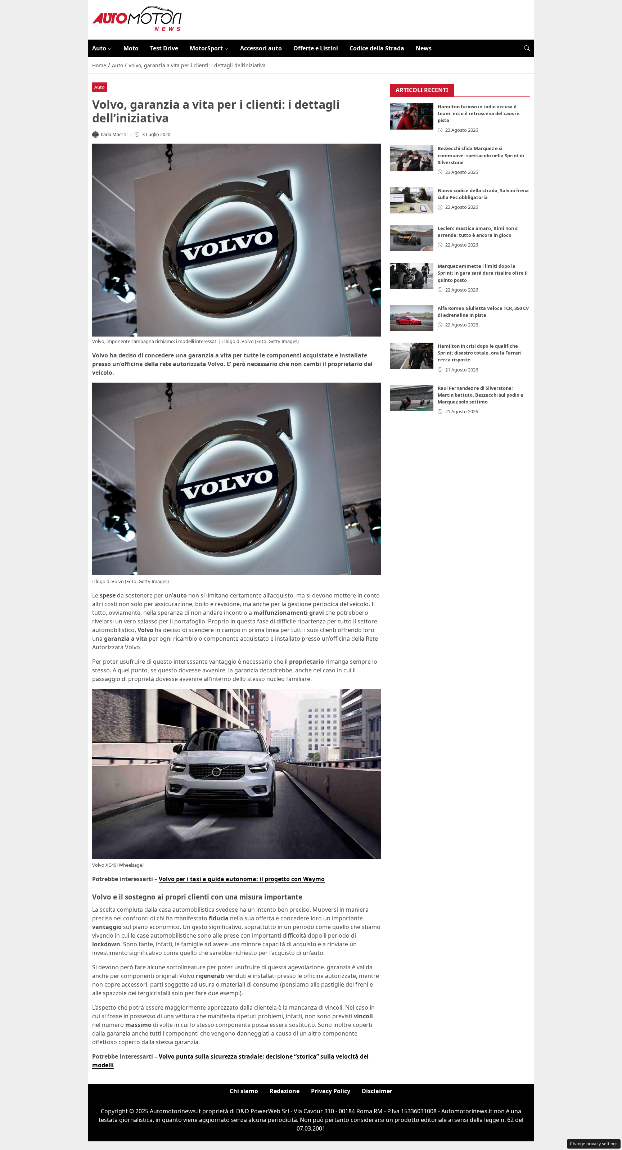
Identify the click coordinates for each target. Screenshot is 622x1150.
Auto (99, 48)
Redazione (284, 1091)
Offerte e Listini (315, 48)
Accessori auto (261, 48)
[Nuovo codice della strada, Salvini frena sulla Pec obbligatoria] (412, 200)
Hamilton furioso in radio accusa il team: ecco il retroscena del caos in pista (478, 113)
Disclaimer (377, 1091)
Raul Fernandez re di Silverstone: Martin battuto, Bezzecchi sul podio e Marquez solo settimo (480, 395)
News (424, 48)
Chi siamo (244, 1091)
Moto (131, 48)
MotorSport (206, 48)
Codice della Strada (377, 48)
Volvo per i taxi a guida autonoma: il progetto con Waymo (242, 879)
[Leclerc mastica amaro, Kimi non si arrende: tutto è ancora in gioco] (412, 238)
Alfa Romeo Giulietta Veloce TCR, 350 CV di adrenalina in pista (483, 311)
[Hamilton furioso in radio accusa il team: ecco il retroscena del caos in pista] (412, 116)
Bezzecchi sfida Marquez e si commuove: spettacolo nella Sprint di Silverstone (481, 155)
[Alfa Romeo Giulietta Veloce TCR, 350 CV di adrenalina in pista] (412, 318)
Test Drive (164, 48)
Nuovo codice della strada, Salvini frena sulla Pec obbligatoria (483, 193)
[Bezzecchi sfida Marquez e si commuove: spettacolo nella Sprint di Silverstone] (412, 158)
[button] (527, 48)
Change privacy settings (594, 1144)
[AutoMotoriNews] (137, 19)
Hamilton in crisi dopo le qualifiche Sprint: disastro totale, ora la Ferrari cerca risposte (480, 353)
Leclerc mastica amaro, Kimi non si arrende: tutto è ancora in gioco (478, 231)
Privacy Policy (330, 1091)
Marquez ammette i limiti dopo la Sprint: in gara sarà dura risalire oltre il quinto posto (483, 273)
